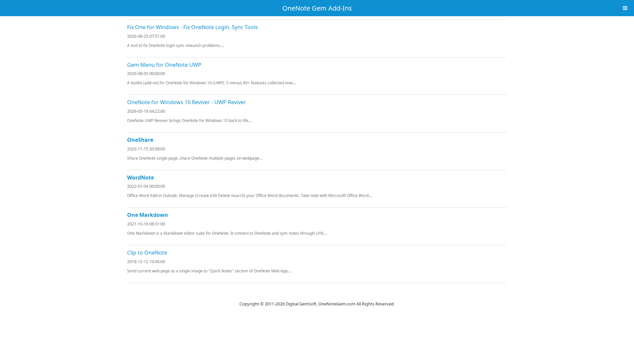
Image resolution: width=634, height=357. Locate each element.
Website (317, 295)
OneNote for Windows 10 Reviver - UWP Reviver (186, 102)
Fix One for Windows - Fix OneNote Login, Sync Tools (192, 27)
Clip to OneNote (147, 252)
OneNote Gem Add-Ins (317, 8)
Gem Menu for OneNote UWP (164, 64)
